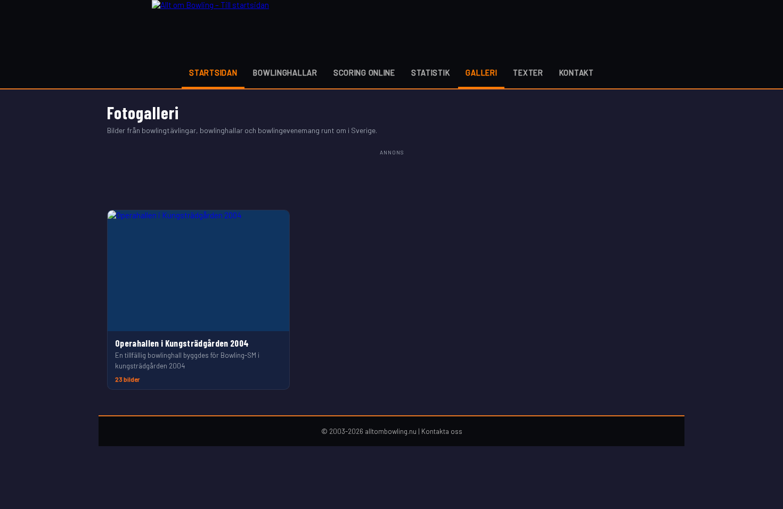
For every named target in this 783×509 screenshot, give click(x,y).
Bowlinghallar (285, 72)
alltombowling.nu (391, 431)
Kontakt (576, 72)
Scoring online (364, 72)
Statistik (430, 72)
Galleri (481, 72)
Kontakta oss (441, 431)
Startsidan (213, 72)
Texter (528, 72)
